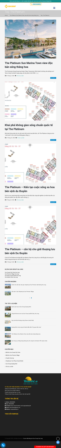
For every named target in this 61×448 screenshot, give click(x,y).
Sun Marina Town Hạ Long (11, 277)
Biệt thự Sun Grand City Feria (13, 359)
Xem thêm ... (53, 77)
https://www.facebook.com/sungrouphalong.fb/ (21, 412)
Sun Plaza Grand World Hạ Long (13, 275)
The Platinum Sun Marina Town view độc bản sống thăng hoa (26, 340)
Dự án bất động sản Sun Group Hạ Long (33, 445)
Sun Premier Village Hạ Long (12, 274)
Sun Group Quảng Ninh (11, 370)
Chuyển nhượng (10, 364)
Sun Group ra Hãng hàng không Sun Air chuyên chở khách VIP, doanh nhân (29, 347)
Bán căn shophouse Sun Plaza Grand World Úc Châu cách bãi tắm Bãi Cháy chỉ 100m (32, 291)
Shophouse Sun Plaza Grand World (14, 367)
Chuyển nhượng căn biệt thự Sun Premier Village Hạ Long (25, 284)
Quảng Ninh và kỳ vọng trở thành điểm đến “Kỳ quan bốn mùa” (26, 334)
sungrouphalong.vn (14, 416)
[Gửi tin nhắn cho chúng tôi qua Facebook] (58, 442)
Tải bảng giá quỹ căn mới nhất (45, 446)
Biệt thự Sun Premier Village (12, 362)
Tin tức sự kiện (20, 75)
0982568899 (37, 4)
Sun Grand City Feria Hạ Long (12, 272)
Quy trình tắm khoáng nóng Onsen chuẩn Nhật (23, 327)
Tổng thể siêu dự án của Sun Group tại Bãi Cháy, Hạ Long (25, 320)
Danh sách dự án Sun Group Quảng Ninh (21, 313)
